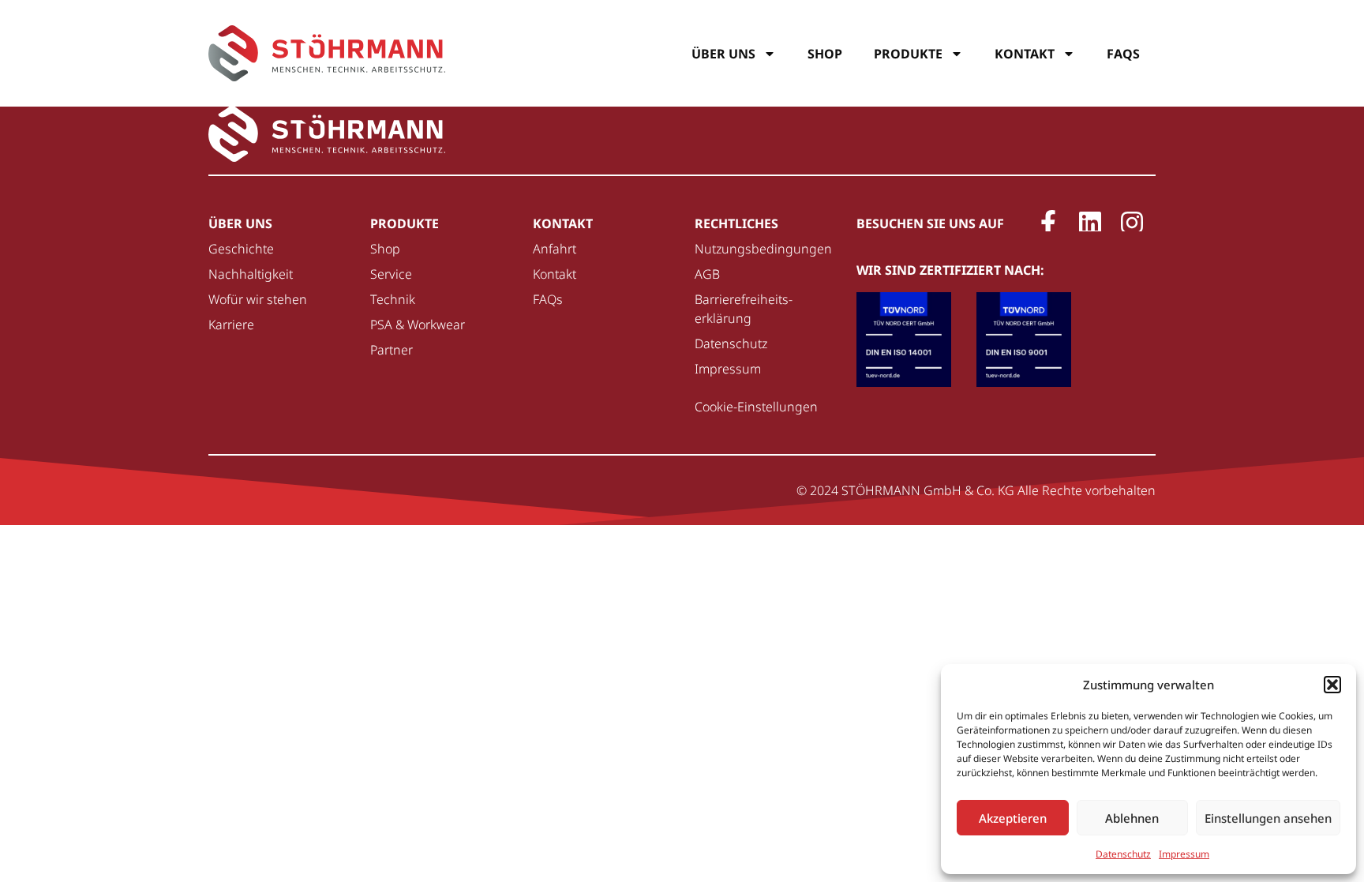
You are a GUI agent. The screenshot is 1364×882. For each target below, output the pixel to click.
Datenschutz (1123, 854)
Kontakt (1025, 53)
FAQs (1123, 53)
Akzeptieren (1013, 818)
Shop (825, 53)
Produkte (908, 53)
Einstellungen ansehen (1268, 818)
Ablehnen (1132, 818)
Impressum (1184, 854)
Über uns (723, 53)
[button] (1332, 684)
